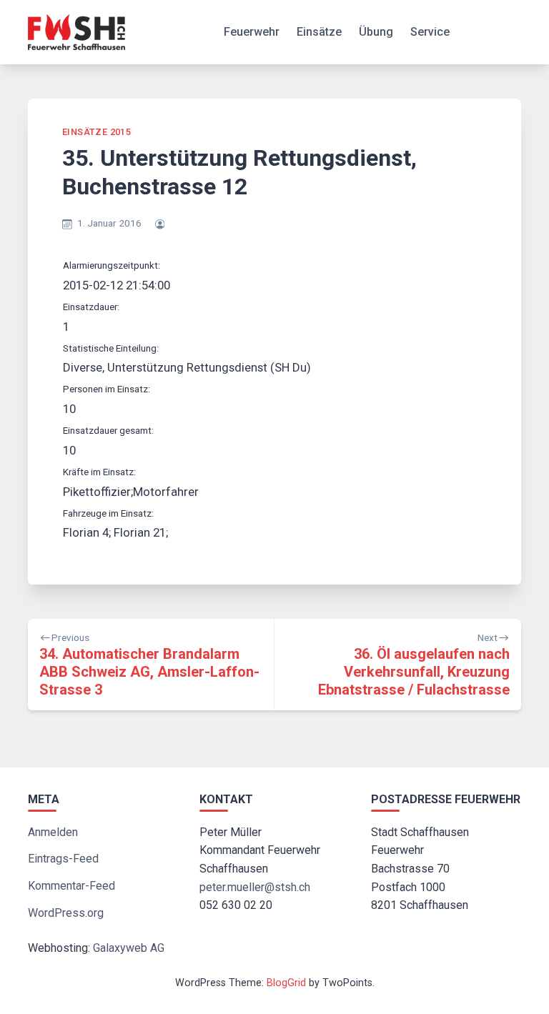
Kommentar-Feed (71, 886)
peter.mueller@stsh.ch (254, 887)
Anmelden (53, 832)
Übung (376, 32)
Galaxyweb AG (128, 948)
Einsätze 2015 (96, 131)
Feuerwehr (252, 32)
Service (430, 32)
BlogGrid (286, 983)
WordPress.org (66, 913)
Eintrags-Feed (63, 858)
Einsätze (319, 32)
